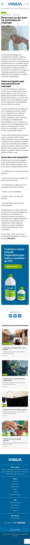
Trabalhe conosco (15, 502)
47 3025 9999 (15, 518)
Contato (15, 492)
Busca (24, 4)
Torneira (10, 343)
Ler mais (5, 355)
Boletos (15, 510)
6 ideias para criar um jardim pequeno (12, 439)
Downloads (15, 505)
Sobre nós (15, 484)
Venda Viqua (15, 486)
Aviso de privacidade (15, 529)
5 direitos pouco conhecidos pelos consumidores (14, 379)
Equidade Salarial (15, 494)
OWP (16, 535)
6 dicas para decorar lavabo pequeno (15, 409)
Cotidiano (4, 12)
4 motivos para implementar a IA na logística (14, 348)
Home (2, 8)
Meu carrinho (27, 4)
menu (3, 4)
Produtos (15, 481)
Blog (6, 8)
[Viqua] (15, 4)
